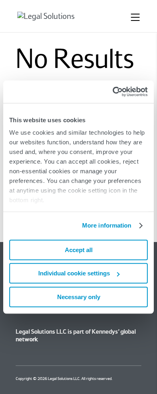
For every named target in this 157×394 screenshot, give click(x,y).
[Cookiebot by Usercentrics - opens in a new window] (113, 91)
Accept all (79, 249)
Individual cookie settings (74, 273)
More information (107, 225)
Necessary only (78, 296)
